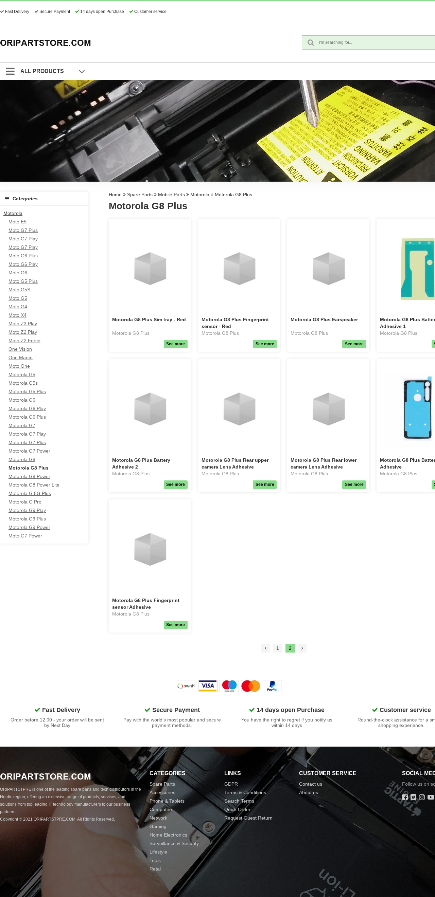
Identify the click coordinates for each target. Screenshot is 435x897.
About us (308, 792)
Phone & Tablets (167, 801)
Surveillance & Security (174, 843)
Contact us (310, 784)
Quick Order (237, 809)
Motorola (12, 213)
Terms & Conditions (245, 792)
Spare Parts (140, 194)
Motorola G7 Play (27, 434)
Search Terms (239, 801)
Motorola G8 (21, 459)
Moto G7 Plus (23, 230)
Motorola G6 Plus (27, 417)
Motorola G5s (23, 383)
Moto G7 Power (25, 535)
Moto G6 (17, 272)
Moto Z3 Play (22, 323)
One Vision (20, 349)
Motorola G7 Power (29, 451)
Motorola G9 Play (27, 510)
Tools (155, 860)
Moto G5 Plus (23, 281)
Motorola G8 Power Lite (33, 485)
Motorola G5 (21, 374)
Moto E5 (17, 221)
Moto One (19, 366)
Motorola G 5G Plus (29, 493)
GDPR (231, 784)
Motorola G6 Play (27, 408)
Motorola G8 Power (29, 476)
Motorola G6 (21, 400)
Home (115, 194)
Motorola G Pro (24, 502)
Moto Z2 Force (24, 340)
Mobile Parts (171, 194)
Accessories (162, 792)
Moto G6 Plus (23, 255)
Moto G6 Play (23, 264)
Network (158, 818)
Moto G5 (17, 298)
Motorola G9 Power (29, 527)
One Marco (20, 357)
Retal (155, 869)
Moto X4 (17, 315)
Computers (161, 809)
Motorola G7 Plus (27, 442)
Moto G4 (17, 306)
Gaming (158, 826)
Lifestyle (158, 852)
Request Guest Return (248, 818)
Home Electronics (168, 835)
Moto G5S (19, 289)
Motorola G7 (21, 425)
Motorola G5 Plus (27, 391)
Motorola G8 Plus (28, 468)
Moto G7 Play (23, 238)
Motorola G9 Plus (27, 518)
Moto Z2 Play (22, 332)
